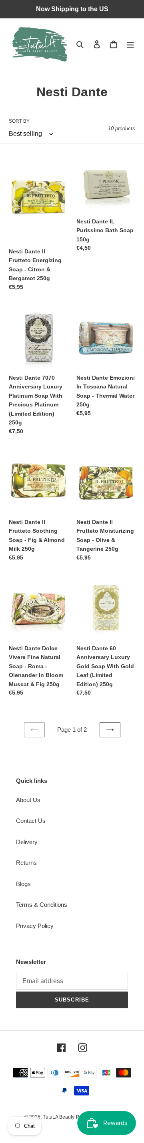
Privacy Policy (35, 925)
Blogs (23, 883)
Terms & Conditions (41, 904)
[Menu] (130, 44)
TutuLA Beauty (58, 1117)
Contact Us (31, 820)
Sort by (19, 121)
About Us (28, 800)
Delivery (27, 841)
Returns (26, 862)
